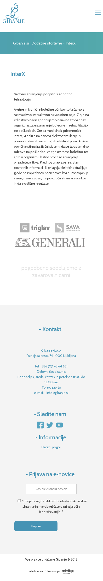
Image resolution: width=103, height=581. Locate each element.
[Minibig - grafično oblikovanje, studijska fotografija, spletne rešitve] (68, 571)
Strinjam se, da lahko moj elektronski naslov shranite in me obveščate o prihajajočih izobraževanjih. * (54, 506)
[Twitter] (50, 428)
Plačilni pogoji (51, 447)
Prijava (36, 526)
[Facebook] (40, 428)
